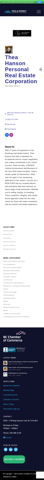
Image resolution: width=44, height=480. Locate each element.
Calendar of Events (11, 399)
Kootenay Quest (9, 298)
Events (5, 289)
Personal (6, 304)
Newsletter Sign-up (11, 409)
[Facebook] (6, 449)
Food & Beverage (9, 292)
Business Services (10, 274)
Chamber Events (9, 277)
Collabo (13, 477)
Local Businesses (10, 395)
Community (7, 280)
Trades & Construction (12, 314)
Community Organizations (13, 283)
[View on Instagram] (11, 136)
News (5, 301)
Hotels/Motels (8, 295)
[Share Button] (40, 69)
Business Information (11, 271)
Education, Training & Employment (16, 286)
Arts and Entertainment (12, 267)
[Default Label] (16, 449)
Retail (5, 310)
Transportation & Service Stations (16, 317)
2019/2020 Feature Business (14, 261)
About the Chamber (11, 385)
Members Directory (9, 249)
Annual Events (7, 234)
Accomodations (9, 264)
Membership (8, 390)
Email (9, 437)
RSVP (39, 2)
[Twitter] (11, 449)
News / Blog (8, 404)
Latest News (7, 238)
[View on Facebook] (7, 136)
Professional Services (11, 307)
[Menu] (38, 11)
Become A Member (9, 245)
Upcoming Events (8, 231)
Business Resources (9, 242)
